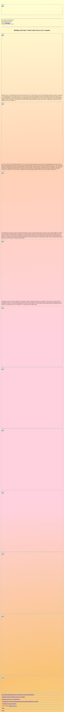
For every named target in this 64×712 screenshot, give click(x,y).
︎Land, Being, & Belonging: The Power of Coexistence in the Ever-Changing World (17, 694)
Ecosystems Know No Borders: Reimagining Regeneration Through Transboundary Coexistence (20, 701)
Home (3, 710)
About (3, 707)
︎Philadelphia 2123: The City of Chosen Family (10, 699)
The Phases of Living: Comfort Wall (9, 703)
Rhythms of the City (13, 705)
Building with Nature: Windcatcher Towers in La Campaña (13, 696)
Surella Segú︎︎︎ (7, 22)
